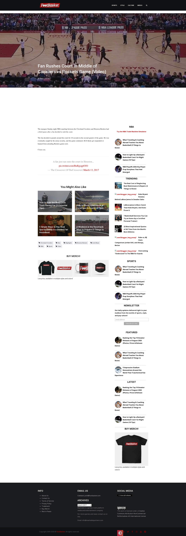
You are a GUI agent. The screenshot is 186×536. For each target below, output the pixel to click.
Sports (114, 5)
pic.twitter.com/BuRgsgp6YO (73, 165)
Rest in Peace (46, 511)
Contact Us (46, 498)
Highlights (68, 243)
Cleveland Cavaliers (46, 243)
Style (122, 5)
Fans (59, 243)
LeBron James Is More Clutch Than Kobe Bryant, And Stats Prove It (135, 207)
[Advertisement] (93, 102)
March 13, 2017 (91, 169)
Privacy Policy (46, 503)
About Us (45, 496)
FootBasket (61, 532)
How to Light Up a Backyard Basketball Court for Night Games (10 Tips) (133, 157)
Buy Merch (46, 509)
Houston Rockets (82, 243)
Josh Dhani (95, 243)
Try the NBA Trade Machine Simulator (131, 132)
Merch (139, 5)
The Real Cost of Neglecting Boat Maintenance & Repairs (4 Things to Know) (136, 186)
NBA (41, 246)
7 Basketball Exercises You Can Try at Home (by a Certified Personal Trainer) (135, 218)
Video (59, 246)
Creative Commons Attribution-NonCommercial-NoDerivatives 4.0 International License (131, 513)
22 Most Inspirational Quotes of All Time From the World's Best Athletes (135, 229)
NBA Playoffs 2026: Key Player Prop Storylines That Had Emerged (134, 169)
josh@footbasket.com (92, 496)
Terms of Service (48, 501)
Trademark (46, 506)
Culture (131, 5)
